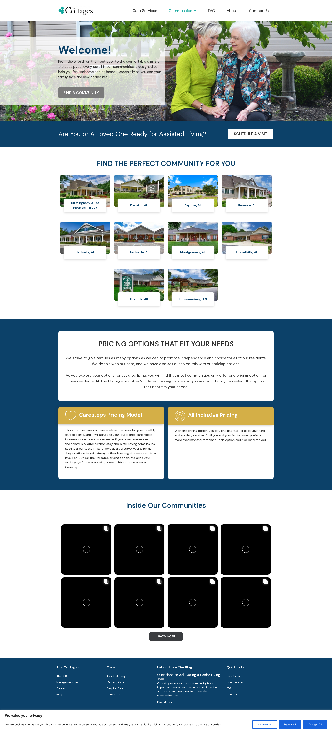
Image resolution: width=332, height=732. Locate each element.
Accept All (315, 724)
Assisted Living (116, 676)
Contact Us (259, 10)
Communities (180, 10)
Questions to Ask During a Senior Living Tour (188, 677)
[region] (166, 721)
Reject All (290, 724)
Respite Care (115, 688)
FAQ (211, 10)
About (232, 10)
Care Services (145, 10)
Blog (59, 694)
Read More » (164, 702)
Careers (61, 688)
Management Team (68, 682)
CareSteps (114, 694)
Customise (264, 724)
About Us (62, 676)
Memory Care (115, 682)
